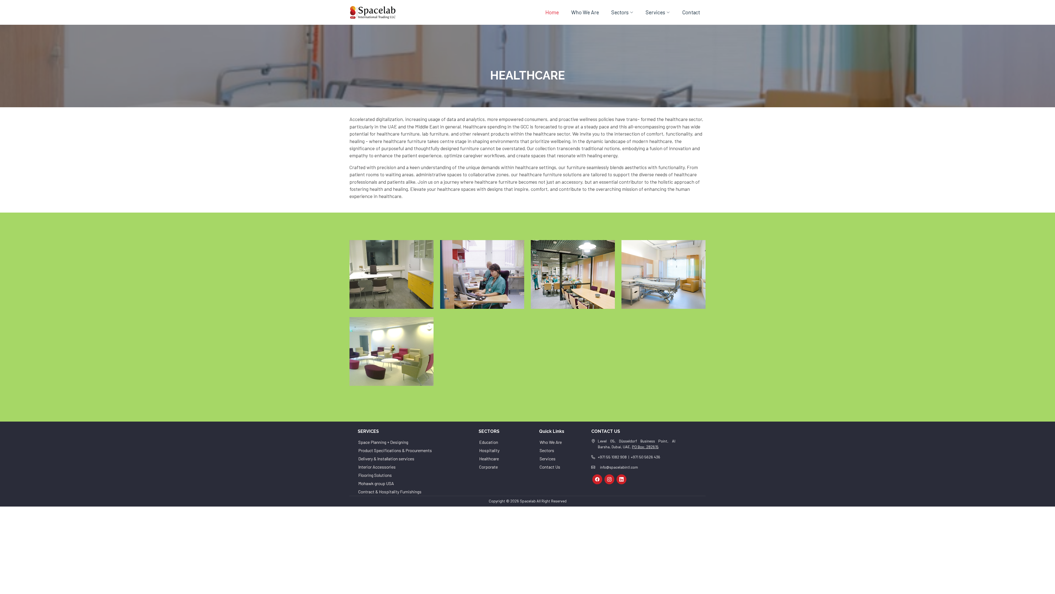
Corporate (488, 466)
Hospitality (489, 450)
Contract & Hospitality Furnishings (389, 491)
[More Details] (396, 275)
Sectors (547, 450)
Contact (691, 12)
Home (552, 12)
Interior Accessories (377, 466)
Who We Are (585, 12)
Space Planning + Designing (383, 442)
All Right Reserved (552, 501)
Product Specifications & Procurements (395, 450)
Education (488, 442)
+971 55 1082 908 (612, 457)
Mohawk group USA (376, 483)
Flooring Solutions (375, 475)
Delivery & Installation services (386, 458)
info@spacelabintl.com (619, 467)
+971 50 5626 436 (645, 457)
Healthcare (489, 458)
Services (548, 458)
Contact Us (550, 466)
